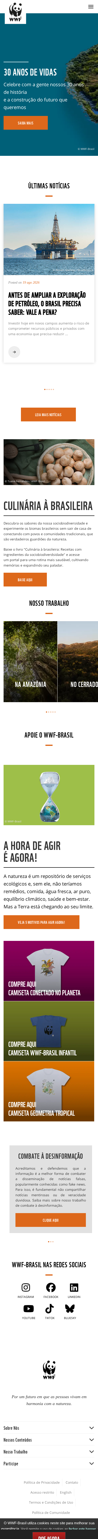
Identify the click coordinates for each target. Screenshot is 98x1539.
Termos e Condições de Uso (51, 1502)
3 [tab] (49, 389)
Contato (72, 1482)
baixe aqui (25, 579)
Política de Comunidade (51, 1512)
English (66, 1492)
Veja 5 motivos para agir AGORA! (41, 922)
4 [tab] (51, 389)
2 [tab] (47, 389)
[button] (49, 1427)
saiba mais (26, 122)
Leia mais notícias (48, 414)
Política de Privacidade (42, 1482)
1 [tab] (44, 389)
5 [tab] (53, 389)
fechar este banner (82, 1529)
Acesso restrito (42, 1492)
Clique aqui (51, 1220)
